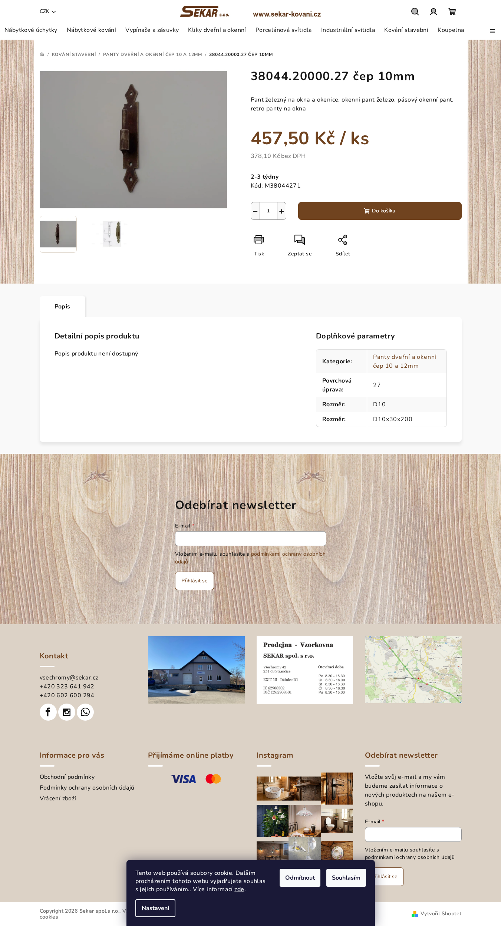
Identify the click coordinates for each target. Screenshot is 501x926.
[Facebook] (48, 712)
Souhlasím (346, 878)
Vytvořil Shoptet (441, 913)
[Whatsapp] (85, 712)
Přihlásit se (194, 580)
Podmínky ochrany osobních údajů (87, 788)
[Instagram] (66, 712)
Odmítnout (300, 878)
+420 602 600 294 (67, 695)
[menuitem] (31, 30)
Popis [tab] (62, 306)
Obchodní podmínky (67, 777)
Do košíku (383, 210)
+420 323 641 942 (67, 686)
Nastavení (155, 908)
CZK (44, 11)
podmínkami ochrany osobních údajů (410, 857)
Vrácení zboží (58, 798)
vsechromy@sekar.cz (69, 678)
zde (239, 889)
